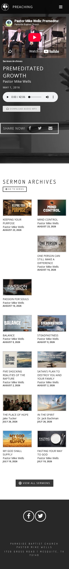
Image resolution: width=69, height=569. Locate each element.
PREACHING (23, 7)
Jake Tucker (10, 418)
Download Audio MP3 (23, 108)
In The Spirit (45, 414)
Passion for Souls (16, 299)
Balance (9, 335)
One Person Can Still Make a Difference (48, 259)
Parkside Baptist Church (34, 543)
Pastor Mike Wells (13, 227)
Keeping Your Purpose (12, 221)
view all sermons (36, 483)
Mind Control (47, 219)
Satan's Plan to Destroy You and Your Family (49, 375)
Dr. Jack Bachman (48, 418)
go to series (16, 189)
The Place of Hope (15, 414)
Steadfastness (47, 335)
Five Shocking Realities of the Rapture (14, 375)
